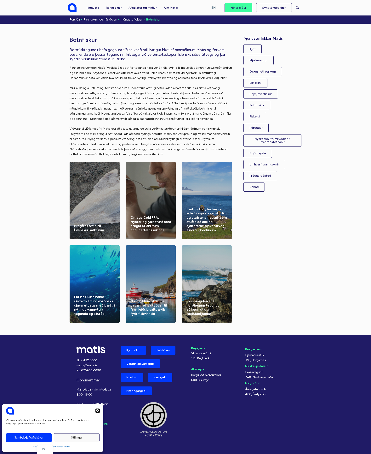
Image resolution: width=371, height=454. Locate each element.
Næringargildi (136, 391)
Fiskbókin (163, 350)
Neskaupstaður (256, 366)
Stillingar (76, 437)
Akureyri (197, 369)
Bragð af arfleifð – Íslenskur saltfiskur (89, 228)
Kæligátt (160, 377)
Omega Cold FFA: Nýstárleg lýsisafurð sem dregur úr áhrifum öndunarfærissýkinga (150, 223)
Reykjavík (198, 348)
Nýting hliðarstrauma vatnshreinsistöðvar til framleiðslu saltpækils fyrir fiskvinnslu (148, 307)
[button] (98, 411)
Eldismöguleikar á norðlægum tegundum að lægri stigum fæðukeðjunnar (204, 307)
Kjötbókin (133, 350)
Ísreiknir (132, 377)
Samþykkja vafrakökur (28, 437)
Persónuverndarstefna (60, 446)
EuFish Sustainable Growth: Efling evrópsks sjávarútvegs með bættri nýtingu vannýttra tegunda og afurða (94, 305)
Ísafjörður (252, 383)
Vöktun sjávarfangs (140, 364)
